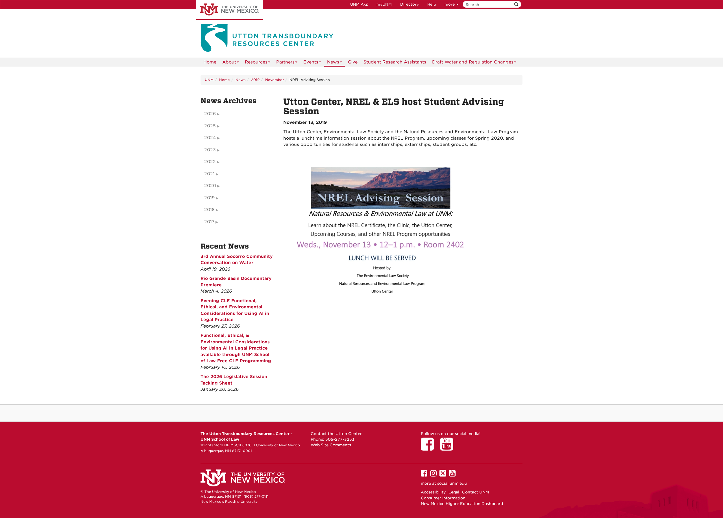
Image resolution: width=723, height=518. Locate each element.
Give (353, 62)
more (450, 4)
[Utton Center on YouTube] (448, 448)
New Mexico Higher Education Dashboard (462, 503)
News (333, 62)
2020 (210, 185)
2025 (210, 125)
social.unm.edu (452, 483)
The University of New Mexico (229, 10)
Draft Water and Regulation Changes (472, 62)
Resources (256, 62)
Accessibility (433, 492)
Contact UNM (475, 492)
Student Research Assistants (394, 62)
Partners (285, 62)
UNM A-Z (359, 4)
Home (209, 62)
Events (310, 62)
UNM (209, 80)
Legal (453, 492)
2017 (209, 221)
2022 (210, 161)
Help (431, 4)
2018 (209, 209)
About (229, 62)
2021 (209, 173)
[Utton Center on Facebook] (429, 448)
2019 (255, 80)
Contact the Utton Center (336, 433)
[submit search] (516, 4)
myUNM (384, 4)
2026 (210, 113)
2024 (210, 137)
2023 (210, 149)
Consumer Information (443, 498)
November (274, 80)
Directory (409, 4)
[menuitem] (210, 62)
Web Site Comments (331, 445)
